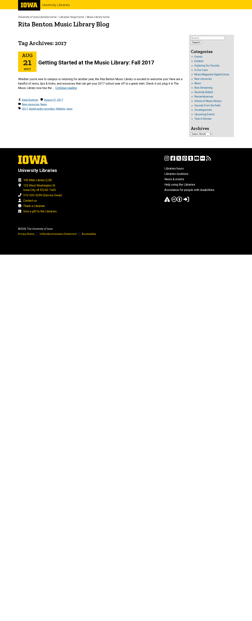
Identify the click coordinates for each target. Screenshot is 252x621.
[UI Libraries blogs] (208, 160)
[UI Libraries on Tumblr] (190, 160)
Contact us (30, 200)
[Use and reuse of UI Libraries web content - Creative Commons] (176, 201)
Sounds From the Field (207, 105)
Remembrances (203, 96)
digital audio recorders (42, 108)
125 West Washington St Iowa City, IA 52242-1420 (39, 188)
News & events (174, 179)
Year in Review (203, 118)
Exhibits (198, 61)
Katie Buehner (30, 99)
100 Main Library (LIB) (37, 180)
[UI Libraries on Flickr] (202, 160)
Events (198, 56)
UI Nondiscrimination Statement (58, 233)
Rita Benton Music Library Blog (63, 24)
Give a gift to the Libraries (40, 211)
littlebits (60, 108)
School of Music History (208, 101)
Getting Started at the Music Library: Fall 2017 (96, 62)
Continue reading (66, 88)
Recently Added (203, 92)
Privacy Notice (26, 233)
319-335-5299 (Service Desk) (42, 195)
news (69, 108)
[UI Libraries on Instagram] (166, 160)
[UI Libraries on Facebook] (172, 160)
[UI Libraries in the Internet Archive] (167, 201)
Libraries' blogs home (71, 17)
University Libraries (56, 5)
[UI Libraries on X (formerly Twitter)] (178, 160)
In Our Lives (201, 70)
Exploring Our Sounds (206, 65)
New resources (30, 104)
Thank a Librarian (34, 206)
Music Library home (98, 17)
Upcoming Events (204, 114)
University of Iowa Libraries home (37, 17)
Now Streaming (203, 87)
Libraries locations (176, 174)
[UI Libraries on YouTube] (196, 160)
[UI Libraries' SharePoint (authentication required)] (186, 201)
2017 (25, 108)
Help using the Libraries (179, 184)
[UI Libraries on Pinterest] (184, 160)
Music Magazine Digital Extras (211, 74)
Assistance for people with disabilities (189, 190)
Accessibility (89, 233)
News (43, 104)
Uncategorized (203, 109)
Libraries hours (174, 168)
